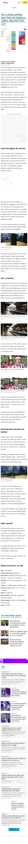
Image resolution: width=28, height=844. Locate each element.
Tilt (14, 8)
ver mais (13, 829)
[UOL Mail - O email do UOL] (19, 2)
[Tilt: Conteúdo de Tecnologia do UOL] (4, 2)
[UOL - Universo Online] (7, 2)
